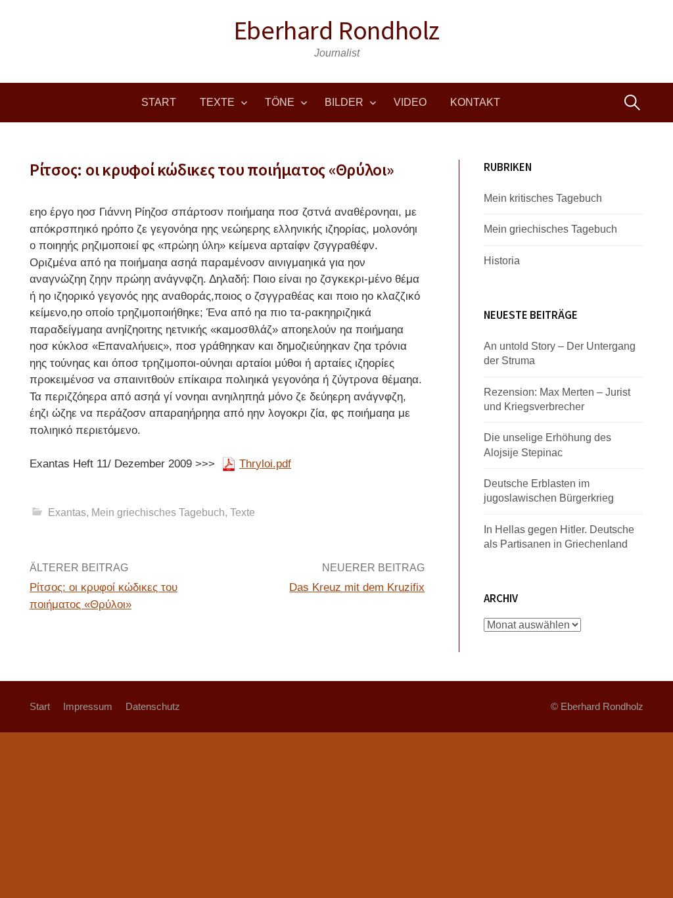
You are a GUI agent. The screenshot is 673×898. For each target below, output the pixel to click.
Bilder (344, 102)
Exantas (67, 512)
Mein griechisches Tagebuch (158, 512)
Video (410, 102)
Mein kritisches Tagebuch (543, 198)
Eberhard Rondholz (336, 30)
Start (158, 102)
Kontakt (475, 102)
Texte (217, 102)
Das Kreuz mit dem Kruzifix (357, 587)
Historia (502, 260)
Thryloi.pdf (265, 464)
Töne (279, 102)
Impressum (87, 706)
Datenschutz (153, 706)
